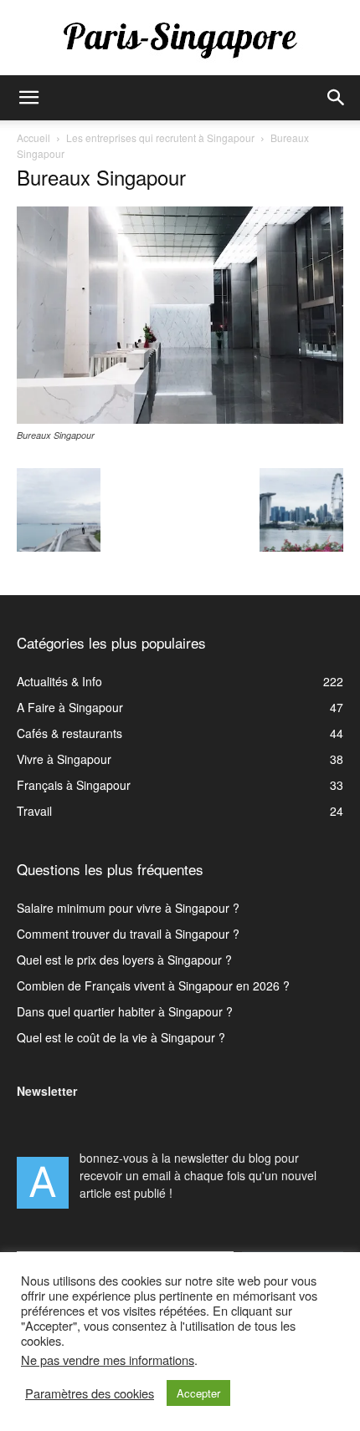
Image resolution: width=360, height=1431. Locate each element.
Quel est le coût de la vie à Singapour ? (121, 1037)
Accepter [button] (198, 1393)
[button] (28, 97)
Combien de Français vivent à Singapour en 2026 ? (153, 985)
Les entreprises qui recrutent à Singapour (160, 137)
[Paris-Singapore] (180, 39)
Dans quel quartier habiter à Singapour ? (125, 1011)
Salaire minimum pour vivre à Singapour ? (128, 907)
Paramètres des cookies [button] (89, 1393)
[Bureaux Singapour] (180, 418)
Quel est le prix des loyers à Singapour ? (124, 959)
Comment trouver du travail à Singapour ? (128, 933)
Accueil (33, 137)
